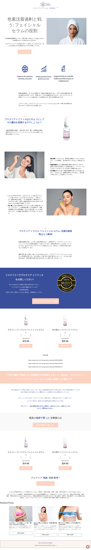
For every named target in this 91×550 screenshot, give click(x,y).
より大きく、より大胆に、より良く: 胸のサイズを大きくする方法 (20, 523)
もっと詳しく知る (24, 52)
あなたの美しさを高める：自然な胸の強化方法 (45, 523)
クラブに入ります (45, 483)
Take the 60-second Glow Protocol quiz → (45, 545)
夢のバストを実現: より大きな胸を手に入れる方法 (70, 523)
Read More (20, 533)
